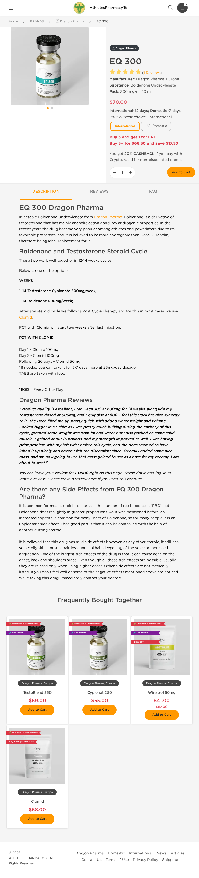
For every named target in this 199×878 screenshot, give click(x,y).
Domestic (116, 853)
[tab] (46, 192)
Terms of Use (117, 859)
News (161, 853)
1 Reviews (152, 73)
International (140, 853)
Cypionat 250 (99, 692)
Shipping (170, 859)
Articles (177, 853)
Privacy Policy (145, 859)
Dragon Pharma (108, 217)
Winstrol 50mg (161, 692)
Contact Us (91, 859)
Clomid (25, 317)
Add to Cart (181, 172)
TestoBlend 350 (37, 692)
